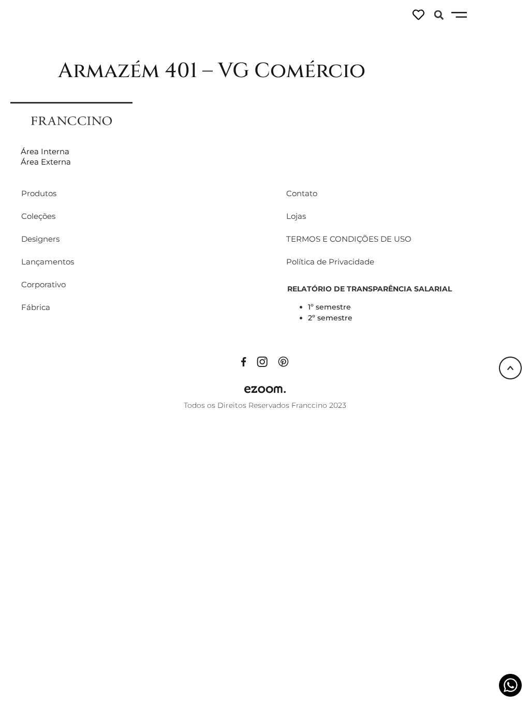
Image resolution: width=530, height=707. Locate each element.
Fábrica (35, 307)
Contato (301, 193)
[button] (439, 15)
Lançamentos (47, 262)
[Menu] (459, 15)
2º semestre (330, 317)
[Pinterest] (283, 361)
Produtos (38, 193)
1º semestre (329, 307)
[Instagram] (262, 361)
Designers (40, 239)
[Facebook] (243, 361)
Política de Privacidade (330, 262)
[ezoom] (265, 388)
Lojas (296, 216)
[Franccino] (71, 120)
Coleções (38, 216)
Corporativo (43, 284)
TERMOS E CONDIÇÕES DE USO (348, 239)
